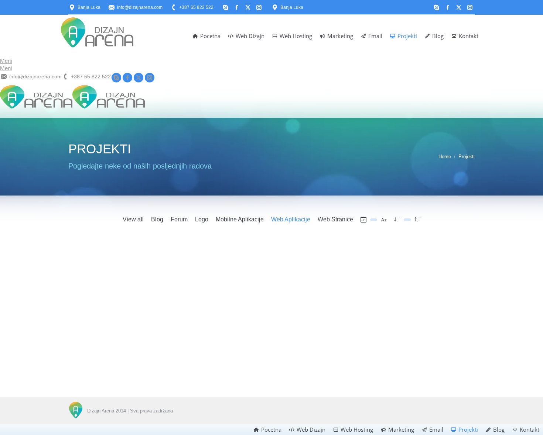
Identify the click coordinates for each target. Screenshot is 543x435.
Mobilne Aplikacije (240, 219)
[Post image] (131, 285)
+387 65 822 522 (196, 7)
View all (133, 219)
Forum (179, 219)
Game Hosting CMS (98, 338)
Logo (201, 219)
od (146, 349)
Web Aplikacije (290, 219)
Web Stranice (335, 219)
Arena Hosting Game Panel (250, 338)
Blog (157, 219)
